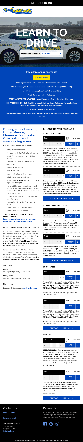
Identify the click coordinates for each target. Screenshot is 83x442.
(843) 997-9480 (9, 412)
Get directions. (8, 431)
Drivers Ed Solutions (63, 440)
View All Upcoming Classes (61, 199)
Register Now (70, 144)
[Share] (78, 144)
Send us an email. (9, 418)
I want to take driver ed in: (30, 53)
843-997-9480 (46, 3)
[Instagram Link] (58, 425)
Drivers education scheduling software (46, 440)
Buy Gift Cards (41, 78)
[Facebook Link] (46, 425)
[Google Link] (52, 425)
